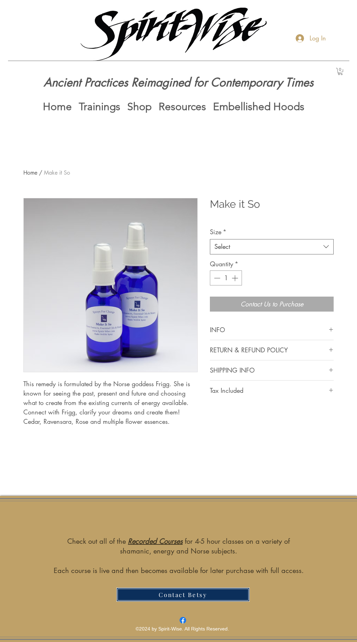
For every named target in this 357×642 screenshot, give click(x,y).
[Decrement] (216, 278)
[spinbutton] (226, 278)
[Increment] (235, 278)
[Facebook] (182, 620)
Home (30, 172)
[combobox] (272, 246)
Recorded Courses (155, 541)
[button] (340, 71)
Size (218, 232)
